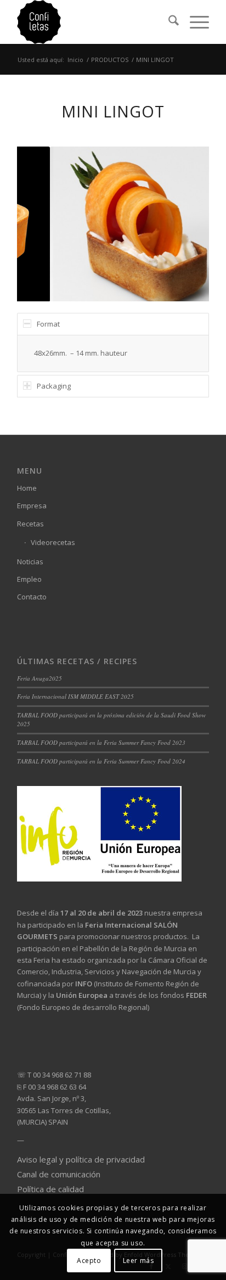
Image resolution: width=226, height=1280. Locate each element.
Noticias (30, 561)
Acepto (89, 1260)
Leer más (138, 1260)
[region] (113, 353)
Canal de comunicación (58, 1174)
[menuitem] (168, 22)
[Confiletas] (94, 22)
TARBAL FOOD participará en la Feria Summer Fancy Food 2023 (101, 742)
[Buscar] (168, 22)
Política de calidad (50, 1188)
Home (27, 488)
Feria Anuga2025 (39, 678)
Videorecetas (53, 542)
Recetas (30, 524)
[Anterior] (41, 223)
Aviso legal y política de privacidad (81, 1159)
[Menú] (194, 22)
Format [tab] (48, 324)
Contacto (32, 597)
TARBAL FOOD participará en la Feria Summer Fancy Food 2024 (101, 761)
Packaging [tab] (54, 386)
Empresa (32, 505)
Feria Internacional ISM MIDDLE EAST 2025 (75, 696)
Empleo (29, 579)
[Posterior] (184, 223)
